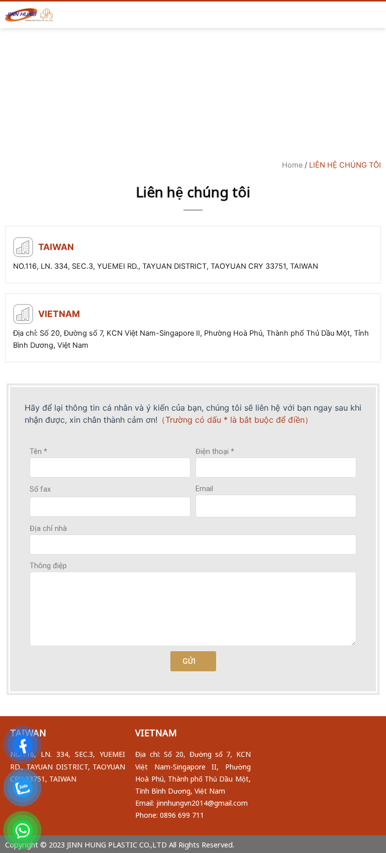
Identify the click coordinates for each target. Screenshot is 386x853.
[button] (183, 15)
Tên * (38, 451)
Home (292, 165)
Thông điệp (48, 565)
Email (204, 488)
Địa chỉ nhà (48, 528)
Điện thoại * (215, 451)
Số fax (40, 489)
